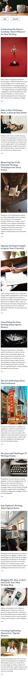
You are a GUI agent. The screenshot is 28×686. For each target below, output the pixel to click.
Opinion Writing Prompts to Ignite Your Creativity (13, 247)
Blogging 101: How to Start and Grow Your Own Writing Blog (13, 582)
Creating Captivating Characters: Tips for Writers (11, 633)
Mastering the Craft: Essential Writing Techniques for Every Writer (11, 166)
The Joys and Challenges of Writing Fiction (13, 454)
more (2, 101)
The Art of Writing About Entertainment (13, 381)
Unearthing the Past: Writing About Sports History (11, 324)
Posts (5, 19)
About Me (15, 19)
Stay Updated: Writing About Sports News (11, 506)
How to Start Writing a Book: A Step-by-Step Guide (14, 111)
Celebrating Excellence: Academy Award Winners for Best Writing (13, 32)
